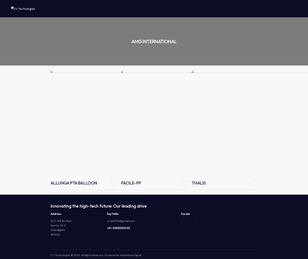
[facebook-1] (184, 222)
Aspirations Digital (130, 255)
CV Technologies (60, 255)
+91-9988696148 (118, 228)
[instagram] (192, 222)
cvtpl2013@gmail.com (121, 221)
